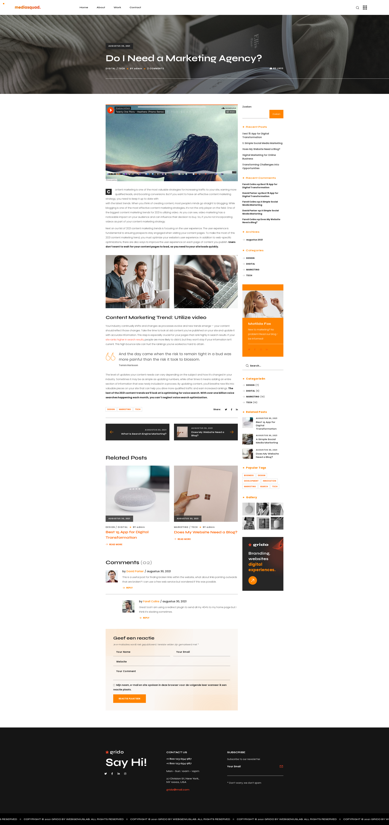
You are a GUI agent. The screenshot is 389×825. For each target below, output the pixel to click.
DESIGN (111, 409)
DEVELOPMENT (251, 481)
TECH (122, 68)
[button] (357, 8)
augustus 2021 (254, 239)
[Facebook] (113, 774)
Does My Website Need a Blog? (205, 532)
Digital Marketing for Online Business (259, 156)
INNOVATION (269, 481)
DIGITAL (111, 68)
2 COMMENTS (155, 68)
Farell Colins (151, 601)
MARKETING (125, 409)
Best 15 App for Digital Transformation (127, 535)
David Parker (135, 571)
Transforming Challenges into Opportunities (260, 166)
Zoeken (246, 106)
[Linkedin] (119, 774)
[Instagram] (126, 774)
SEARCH (264, 486)
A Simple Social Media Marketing (262, 143)
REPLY (129, 587)
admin (138, 68)
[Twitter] (106, 774)
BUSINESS (249, 475)
